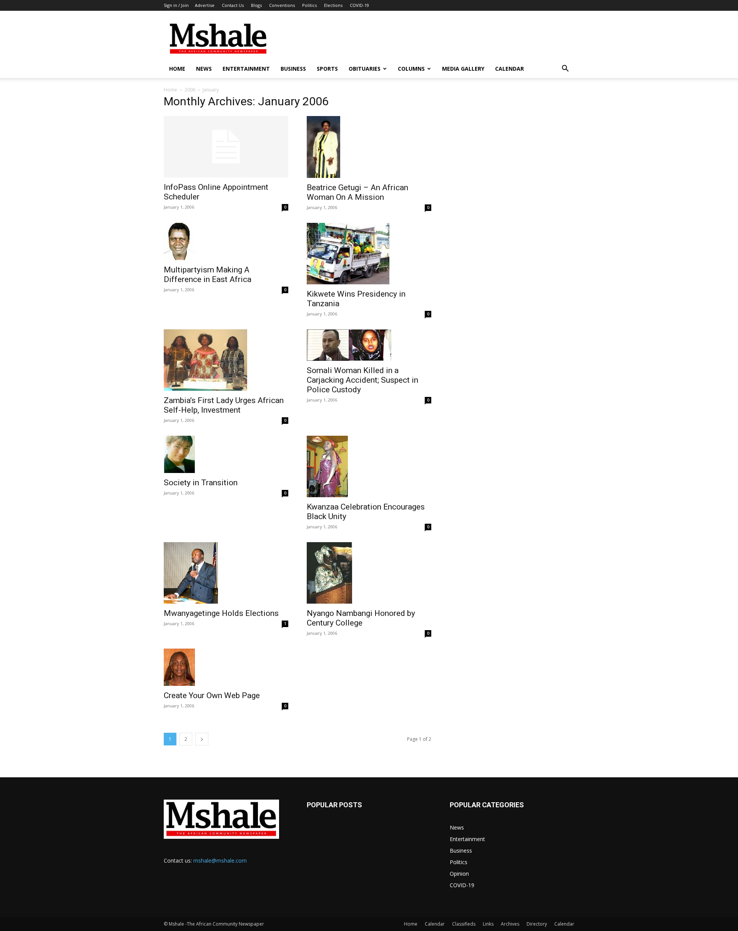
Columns (411, 68)
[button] (565, 69)
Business (293, 68)
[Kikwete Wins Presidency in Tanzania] (369, 253)
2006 (189, 89)
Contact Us (233, 5)
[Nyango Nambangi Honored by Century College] (369, 573)
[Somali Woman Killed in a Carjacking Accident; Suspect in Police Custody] (369, 345)
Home (177, 68)
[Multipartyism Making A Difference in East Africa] (226, 241)
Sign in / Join (176, 5)
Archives (510, 924)
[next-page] (201, 739)
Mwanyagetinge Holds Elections (221, 613)
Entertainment (246, 68)
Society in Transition (201, 482)
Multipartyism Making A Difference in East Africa (207, 274)
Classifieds (463, 924)
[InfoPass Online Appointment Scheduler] (226, 147)
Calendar (509, 68)
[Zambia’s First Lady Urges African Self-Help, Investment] (226, 360)
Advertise (204, 5)
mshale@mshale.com (220, 860)
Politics (309, 5)
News (204, 68)
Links (488, 924)
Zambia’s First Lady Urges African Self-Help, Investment (224, 405)
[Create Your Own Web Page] (226, 667)
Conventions (282, 5)
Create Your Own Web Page (212, 695)
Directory (537, 924)
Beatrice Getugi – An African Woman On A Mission (357, 192)
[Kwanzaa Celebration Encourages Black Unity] (369, 467)
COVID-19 (359, 5)
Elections (333, 5)
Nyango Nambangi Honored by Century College (361, 618)
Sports (327, 68)
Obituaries (365, 68)
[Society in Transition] (226, 454)
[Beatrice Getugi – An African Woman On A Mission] (369, 147)
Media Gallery (463, 68)
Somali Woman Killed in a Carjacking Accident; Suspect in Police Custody (362, 380)
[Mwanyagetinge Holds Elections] (226, 573)
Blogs (256, 5)
